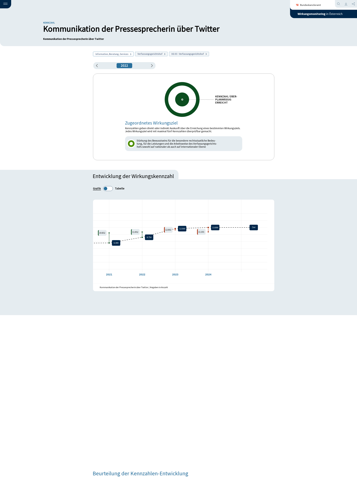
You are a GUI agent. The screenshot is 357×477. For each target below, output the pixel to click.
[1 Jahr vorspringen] (151, 65)
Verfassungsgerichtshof (150, 53)
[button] (5, 4)
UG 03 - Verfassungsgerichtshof (187, 53)
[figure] (183, 241)
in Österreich (320, 14)
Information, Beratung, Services (112, 54)
